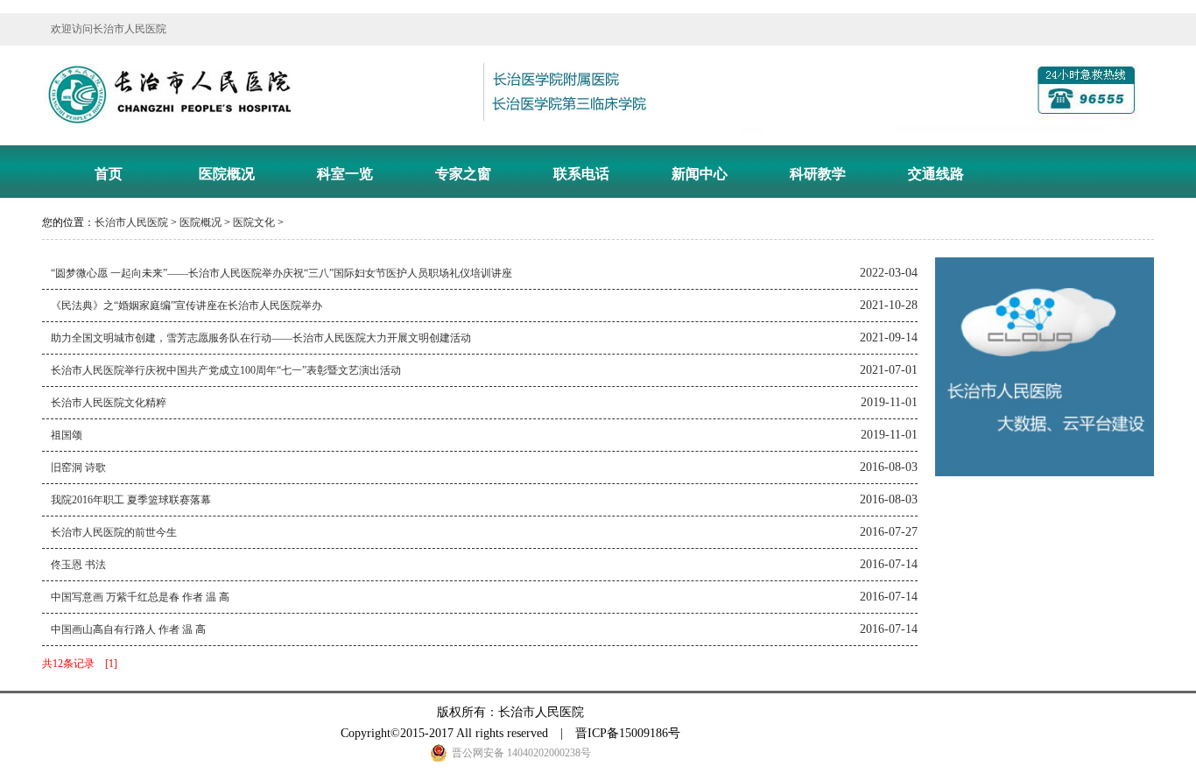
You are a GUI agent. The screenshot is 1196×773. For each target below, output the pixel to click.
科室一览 (345, 173)
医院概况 (227, 173)
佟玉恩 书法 (78, 565)
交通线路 (936, 173)
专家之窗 (463, 173)
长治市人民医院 (131, 222)
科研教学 (818, 173)
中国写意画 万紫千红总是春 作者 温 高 (140, 597)
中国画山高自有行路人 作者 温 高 (128, 629)
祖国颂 (66, 435)
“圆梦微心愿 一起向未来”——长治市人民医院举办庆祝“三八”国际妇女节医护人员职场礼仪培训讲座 (281, 273)
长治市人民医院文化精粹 (108, 403)
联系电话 (581, 173)
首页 (109, 173)
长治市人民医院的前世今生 (114, 532)
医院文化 (254, 222)
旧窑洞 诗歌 (78, 467)
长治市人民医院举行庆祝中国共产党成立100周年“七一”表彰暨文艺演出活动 (226, 370)
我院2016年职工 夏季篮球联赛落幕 (131, 500)
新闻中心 (700, 173)
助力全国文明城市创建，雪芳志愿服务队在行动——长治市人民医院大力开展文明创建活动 (261, 338)
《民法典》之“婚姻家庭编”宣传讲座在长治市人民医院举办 (186, 305)
